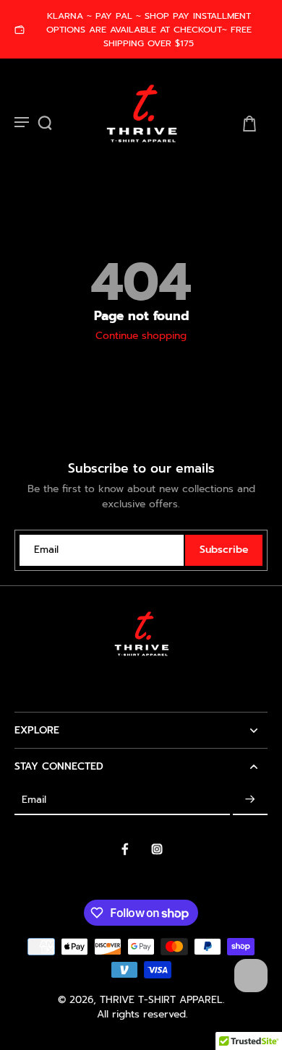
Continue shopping (141, 335)
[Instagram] (157, 849)
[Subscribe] (250, 799)
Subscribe (224, 549)
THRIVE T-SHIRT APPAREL (161, 999)
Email (46, 550)
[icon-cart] (249, 122)
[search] (45, 122)
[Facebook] (125, 849)
